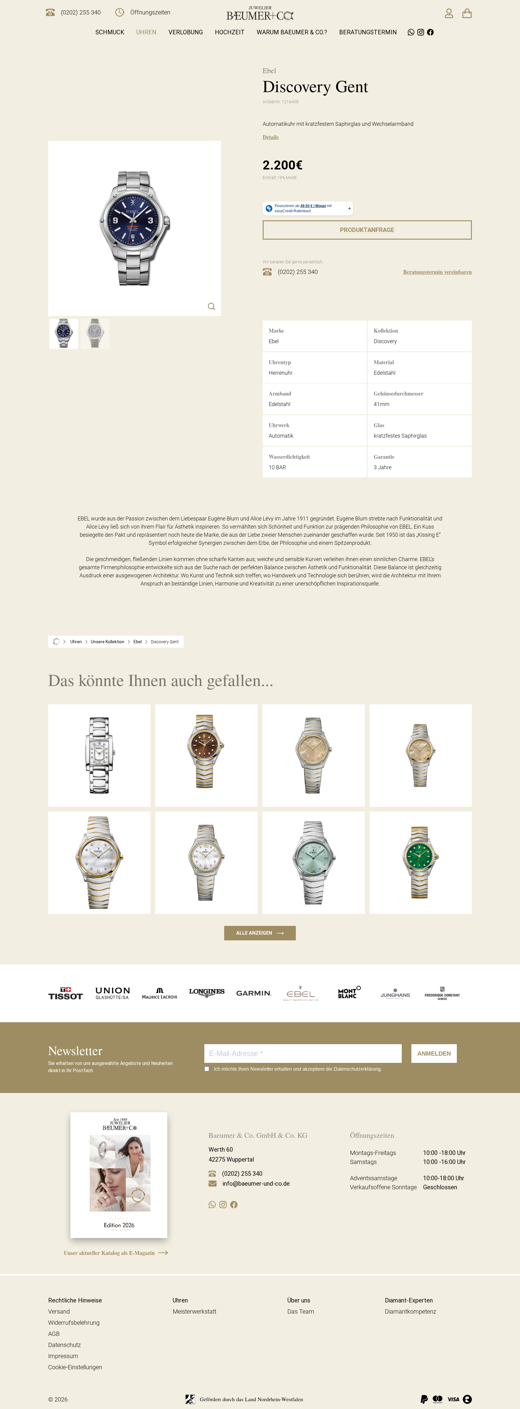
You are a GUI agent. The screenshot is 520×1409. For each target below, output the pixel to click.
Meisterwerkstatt (194, 1311)
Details (271, 137)
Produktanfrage (367, 230)
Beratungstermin (368, 32)
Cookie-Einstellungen (75, 1367)
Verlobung (186, 32)
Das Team (300, 1311)
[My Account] (449, 13)
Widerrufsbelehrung (74, 1322)
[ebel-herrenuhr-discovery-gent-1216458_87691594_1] (95, 334)
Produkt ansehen (99, 793)
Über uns (298, 1300)
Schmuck (109, 32)
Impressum (63, 1356)
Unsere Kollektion (107, 641)
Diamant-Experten (409, 1300)
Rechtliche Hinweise (75, 1300)
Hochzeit (230, 32)
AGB (54, 1333)
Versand (59, 1311)
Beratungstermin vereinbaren (437, 272)
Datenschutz (64, 1344)
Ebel (138, 641)
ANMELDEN (434, 1053)
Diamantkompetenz (410, 1311)
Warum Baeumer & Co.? (292, 32)
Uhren (146, 32)
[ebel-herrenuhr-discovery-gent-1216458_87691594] (63, 334)
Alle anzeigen (260, 933)
